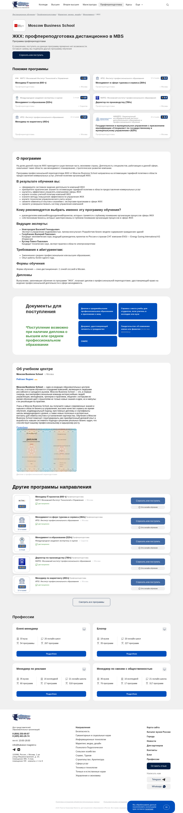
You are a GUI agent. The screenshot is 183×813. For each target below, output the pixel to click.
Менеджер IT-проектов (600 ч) (50, 497)
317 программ (156, 683)
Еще (138, 4)
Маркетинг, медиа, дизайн (69, 14)
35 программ (106, 643)
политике (149, 809)
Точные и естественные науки (91, 771)
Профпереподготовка (111, 4)
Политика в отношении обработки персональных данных (78, 802)
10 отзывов (22, 529)
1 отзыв (22, 550)
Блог (149, 755)
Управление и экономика (88, 775)
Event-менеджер (27, 628)
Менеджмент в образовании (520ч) (53, 537)
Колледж (43, 4)
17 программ (50, 683)
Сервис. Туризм (83, 755)
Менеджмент (88, 14)
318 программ (76, 683)
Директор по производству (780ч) (53, 558)
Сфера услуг (82, 763)
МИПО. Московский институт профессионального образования (63, 561)
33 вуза (23, 639)
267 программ (51, 643)
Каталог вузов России (159, 732)
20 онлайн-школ (52, 639)
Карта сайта (153, 727)
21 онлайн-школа (77, 679)
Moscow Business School (51, 25)
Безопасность (82, 731)
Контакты (152, 750)
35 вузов (24, 679)
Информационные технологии (91, 739)
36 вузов (104, 679)
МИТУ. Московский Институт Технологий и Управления (59, 500)
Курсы (129, 4)
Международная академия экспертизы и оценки (56, 541)
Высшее (55, 4)
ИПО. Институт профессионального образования (57, 520)
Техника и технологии (86, 767)
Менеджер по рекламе (31, 668)
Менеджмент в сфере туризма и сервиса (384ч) (60, 517)
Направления (83, 727)
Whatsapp (157, 786)
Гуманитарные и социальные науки (93, 735)
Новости (151, 741)
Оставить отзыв (159, 766)
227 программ (132, 643)
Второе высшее (71, 4)
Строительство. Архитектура (90, 759)
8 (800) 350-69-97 (20, 734)
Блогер (101, 628)
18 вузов (104, 639)
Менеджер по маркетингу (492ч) (52, 578)
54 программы (27, 643)
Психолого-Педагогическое (89, 747)
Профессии (153, 759)
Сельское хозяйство (86, 751)
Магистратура (90, 4)
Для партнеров (155, 745)
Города (150, 736)
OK (166, 807)
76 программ (106, 683)
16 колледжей (51, 679)
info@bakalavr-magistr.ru (24, 745)
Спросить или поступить (31, 55)
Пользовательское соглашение (115, 802)
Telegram (156, 779)
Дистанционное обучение (23, 14)
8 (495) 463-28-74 (20, 736)
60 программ (26, 683)
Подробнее (22, 427)
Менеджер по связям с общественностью (124, 668)
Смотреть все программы (91, 602)
